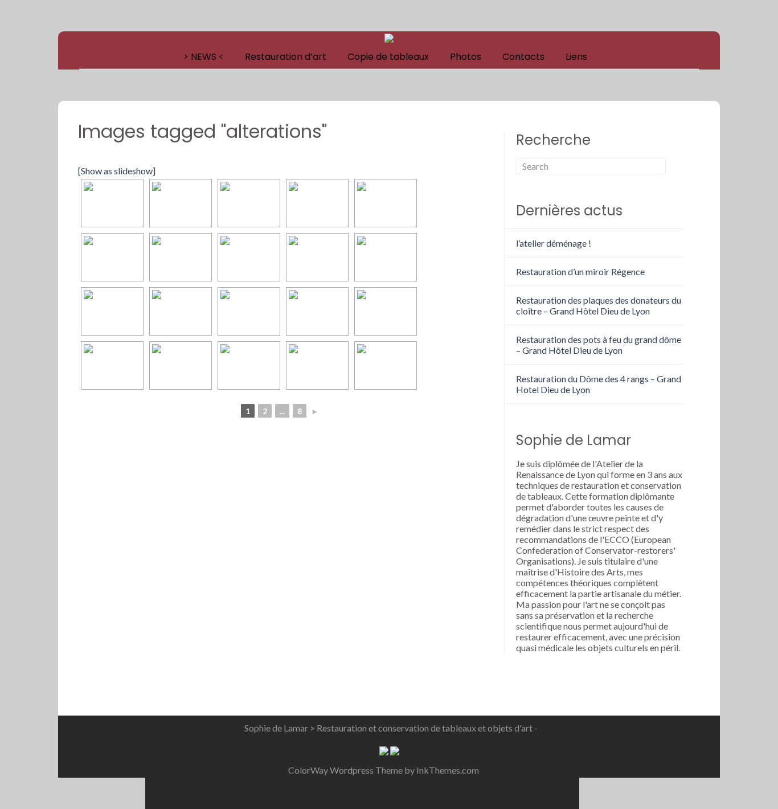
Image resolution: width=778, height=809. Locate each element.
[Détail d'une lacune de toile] (385, 203)
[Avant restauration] (248, 203)
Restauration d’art (285, 56)
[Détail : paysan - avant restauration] (112, 365)
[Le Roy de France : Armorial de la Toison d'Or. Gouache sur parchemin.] (317, 365)
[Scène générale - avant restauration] (180, 257)
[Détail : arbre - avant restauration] (180, 311)
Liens (576, 56)
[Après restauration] (112, 257)
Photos (465, 56)
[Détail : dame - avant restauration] (317, 311)
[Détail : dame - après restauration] (385, 311)
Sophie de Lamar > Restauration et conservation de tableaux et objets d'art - (391, 727)
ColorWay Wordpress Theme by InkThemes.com (383, 770)
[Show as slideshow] (116, 170)
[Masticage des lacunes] (317, 203)
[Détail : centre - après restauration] (112, 311)
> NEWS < (203, 56)
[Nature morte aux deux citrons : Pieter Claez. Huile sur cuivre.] (385, 365)
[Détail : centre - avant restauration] (317, 257)
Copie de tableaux (388, 56)
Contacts (523, 56)
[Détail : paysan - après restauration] (180, 365)
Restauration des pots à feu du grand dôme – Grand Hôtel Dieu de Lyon (598, 345)
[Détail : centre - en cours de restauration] (385, 257)
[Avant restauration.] (112, 203)
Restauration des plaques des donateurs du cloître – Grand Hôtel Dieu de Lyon (598, 305)
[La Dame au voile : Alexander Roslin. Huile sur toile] (248, 365)
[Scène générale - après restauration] (248, 257)
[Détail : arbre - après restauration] (248, 311)
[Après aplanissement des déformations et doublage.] (180, 203)
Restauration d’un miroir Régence (580, 271)
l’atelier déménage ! (553, 243)
